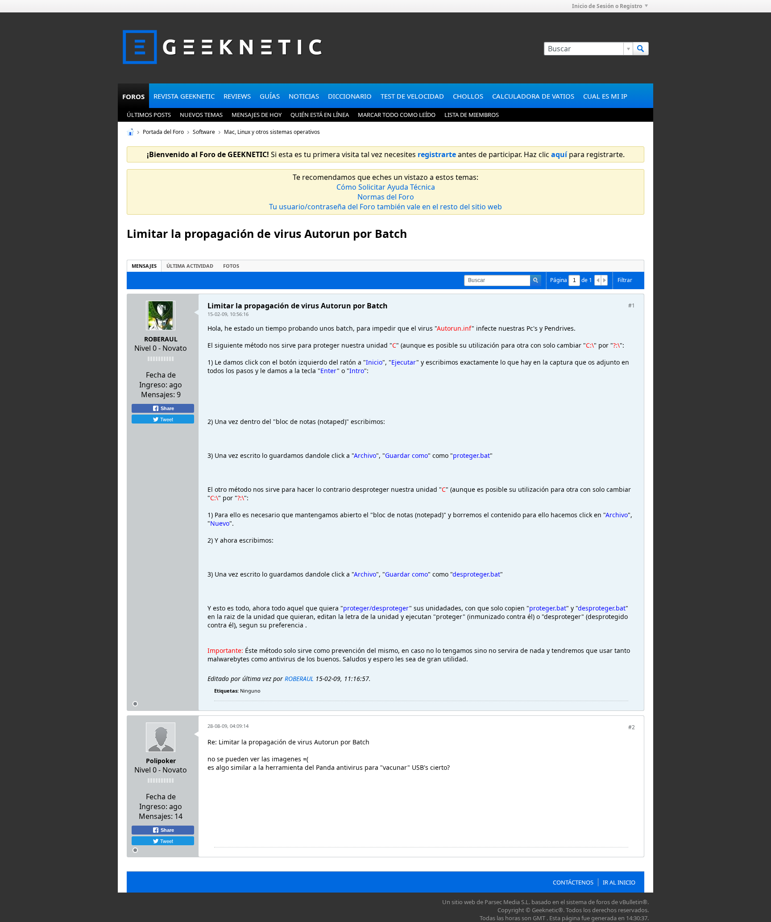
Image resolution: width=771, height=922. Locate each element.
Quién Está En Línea (319, 115)
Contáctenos (573, 882)
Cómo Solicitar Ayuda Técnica (385, 187)
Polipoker (161, 760)
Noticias (304, 95)
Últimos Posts (149, 115)
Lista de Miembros (471, 115)
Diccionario (350, 95)
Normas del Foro (385, 197)
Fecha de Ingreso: (157, 380)
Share (166, 408)
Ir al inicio (619, 882)
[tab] (144, 266)
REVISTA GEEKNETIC (184, 95)
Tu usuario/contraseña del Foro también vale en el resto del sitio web (385, 207)
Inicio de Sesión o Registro (607, 6)
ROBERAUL (161, 339)
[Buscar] (641, 48)
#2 (631, 727)
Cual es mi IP (605, 95)
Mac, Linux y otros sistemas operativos (272, 132)
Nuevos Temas (201, 115)
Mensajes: (158, 394)
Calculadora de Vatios (533, 95)
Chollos (468, 95)
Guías (270, 95)
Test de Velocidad (412, 95)
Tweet (166, 419)
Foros (133, 96)
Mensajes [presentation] (144, 265)
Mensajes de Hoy (257, 115)
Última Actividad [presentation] (189, 265)
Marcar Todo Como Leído (396, 115)
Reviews (237, 95)
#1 (631, 305)
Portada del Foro (163, 132)
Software (204, 132)
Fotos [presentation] (231, 265)
